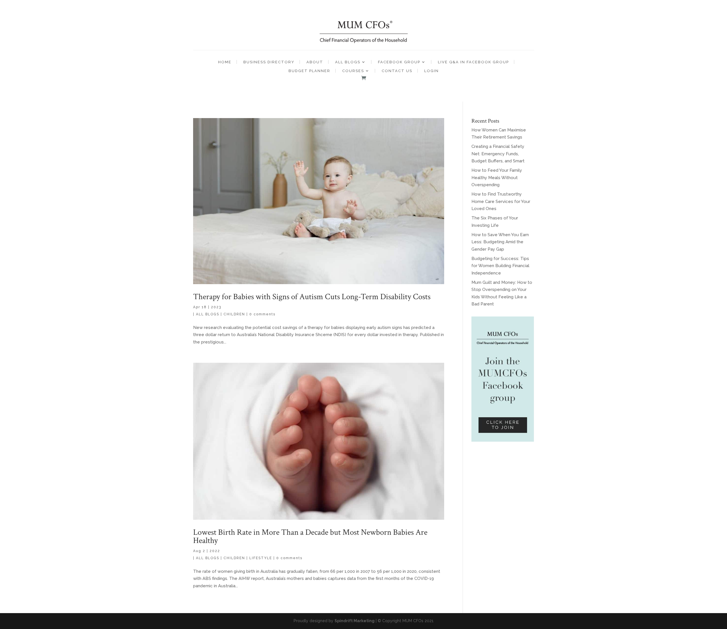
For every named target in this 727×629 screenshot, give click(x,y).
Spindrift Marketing (355, 620)
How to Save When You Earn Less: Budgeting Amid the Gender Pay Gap (500, 242)
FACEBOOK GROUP (399, 62)
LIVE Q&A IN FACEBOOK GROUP (473, 62)
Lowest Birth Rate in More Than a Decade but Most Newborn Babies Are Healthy (310, 536)
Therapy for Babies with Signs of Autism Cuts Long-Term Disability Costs (312, 296)
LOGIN (431, 71)
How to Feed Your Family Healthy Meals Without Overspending (496, 177)
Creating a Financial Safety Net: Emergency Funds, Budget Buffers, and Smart (498, 153)
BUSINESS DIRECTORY (268, 62)
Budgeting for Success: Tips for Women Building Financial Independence (500, 266)
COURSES (353, 71)
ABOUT (314, 62)
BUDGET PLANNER (309, 71)
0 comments (262, 314)
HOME (224, 62)
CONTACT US (397, 71)
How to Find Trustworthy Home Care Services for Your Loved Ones (500, 201)
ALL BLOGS (347, 62)
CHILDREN (234, 314)
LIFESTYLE (260, 558)
